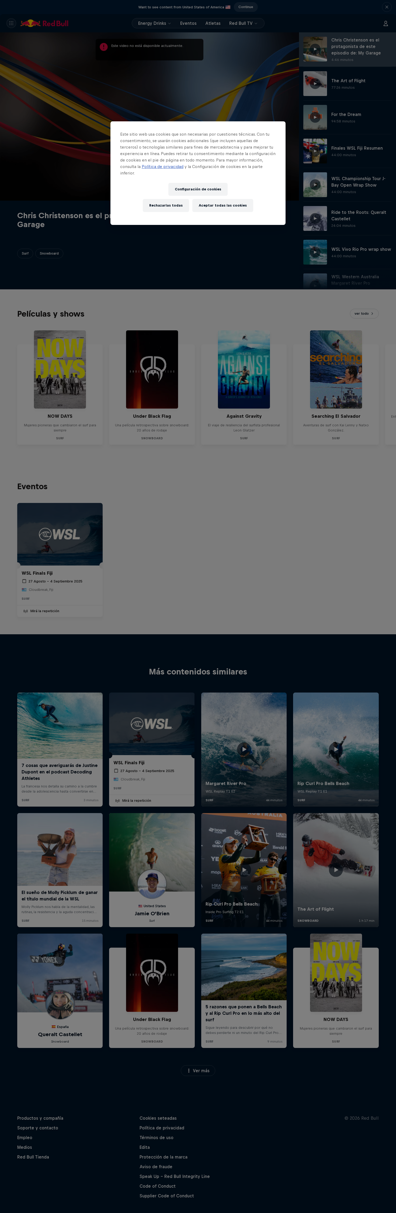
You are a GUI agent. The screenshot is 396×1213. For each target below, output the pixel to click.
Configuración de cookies (198, 189)
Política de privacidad (162, 166)
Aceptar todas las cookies (223, 205)
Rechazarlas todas (166, 205)
